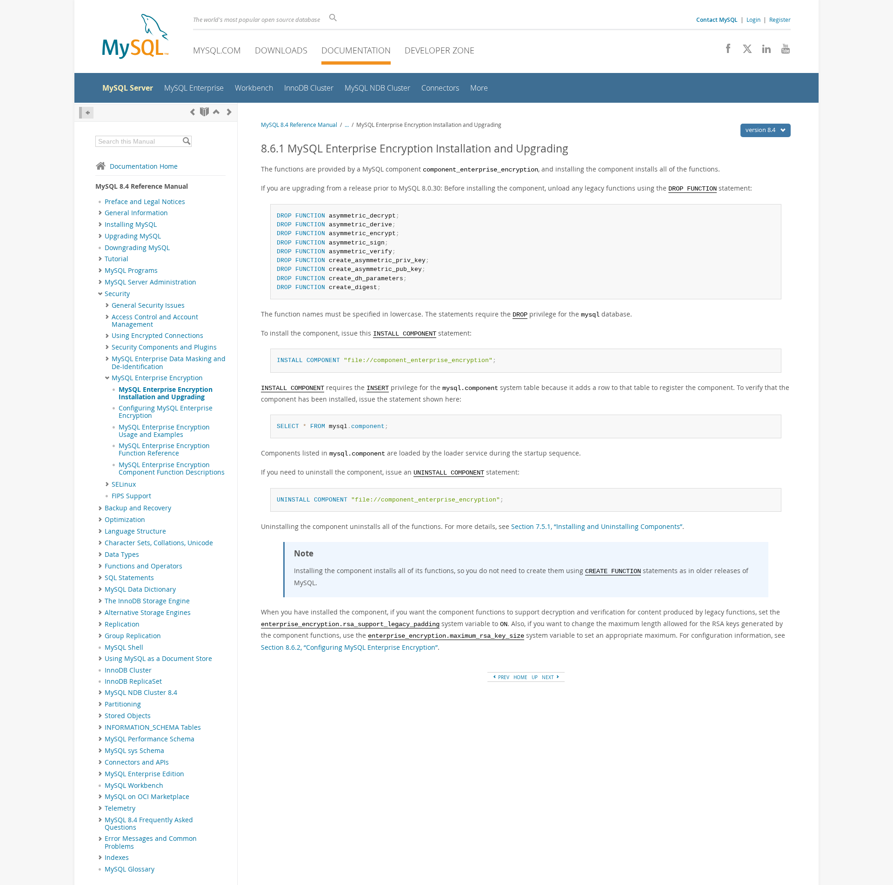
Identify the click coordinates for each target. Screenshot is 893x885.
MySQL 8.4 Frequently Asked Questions (149, 824)
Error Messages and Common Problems (151, 842)
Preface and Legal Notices (145, 202)
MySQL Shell (124, 647)
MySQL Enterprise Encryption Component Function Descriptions (172, 468)
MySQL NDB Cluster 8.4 (141, 692)
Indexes (117, 857)
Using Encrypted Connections (157, 335)
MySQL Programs (131, 270)
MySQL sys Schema (134, 750)
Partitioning (123, 704)
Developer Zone (439, 50)
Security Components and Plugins (164, 347)
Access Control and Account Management (155, 321)
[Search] (186, 141)
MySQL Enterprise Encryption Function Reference (164, 449)
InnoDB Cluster (128, 670)
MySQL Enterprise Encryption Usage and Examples (164, 431)
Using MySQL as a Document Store (158, 658)
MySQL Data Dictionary (140, 589)
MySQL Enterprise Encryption (157, 378)
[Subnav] (100, 213)
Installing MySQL (131, 224)
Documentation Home (144, 166)
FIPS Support (131, 496)
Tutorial (116, 259)
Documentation (356, 50)
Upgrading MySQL (133, 236)
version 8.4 (761, 129)
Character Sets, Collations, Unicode (159, 543)
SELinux (124, 484)
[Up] (216, 112)
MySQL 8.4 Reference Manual (299, 124)
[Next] (229, 112)
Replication (122, 624)
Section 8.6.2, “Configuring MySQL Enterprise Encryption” (349, 647)
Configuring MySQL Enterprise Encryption (166, 412)
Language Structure (135, 531)
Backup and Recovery (138, 508)
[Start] (204, 112)
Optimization (125, 519)
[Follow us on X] (744, 51)
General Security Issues (148, 305)
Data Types (122, 554)
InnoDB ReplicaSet (133, 681)
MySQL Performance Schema (149, 739)
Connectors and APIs (137, 762)
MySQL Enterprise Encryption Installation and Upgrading (166, 393)
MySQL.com (217, 50)
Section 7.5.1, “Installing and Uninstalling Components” (596, 526)
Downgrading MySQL (137, 248)
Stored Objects (128, 716)
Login (753, 19)
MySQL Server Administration (150, 282)
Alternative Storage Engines (148, 612)
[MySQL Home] (135, 37)
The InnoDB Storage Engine (147, 601)
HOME (520, 677)
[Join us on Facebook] (724, 51)
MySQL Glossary (129, 869)
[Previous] (192, 112)
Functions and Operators (143, 566)
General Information (136, 213)
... (347, 124)
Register (780, 19)
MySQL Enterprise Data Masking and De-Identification (169, 362)
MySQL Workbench (134, 785)
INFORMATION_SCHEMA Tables (153, 727)
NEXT (548, 677)
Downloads (281, 50)
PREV (503, 677)
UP (535, 677)
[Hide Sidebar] (86, 113)
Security (117, 294)
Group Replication (133, 636)
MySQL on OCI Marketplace (147, 797)
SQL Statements (129, 578)
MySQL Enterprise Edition (144, 774)
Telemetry (120, 808)
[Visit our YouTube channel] (782, 51)
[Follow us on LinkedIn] (763, 51)
